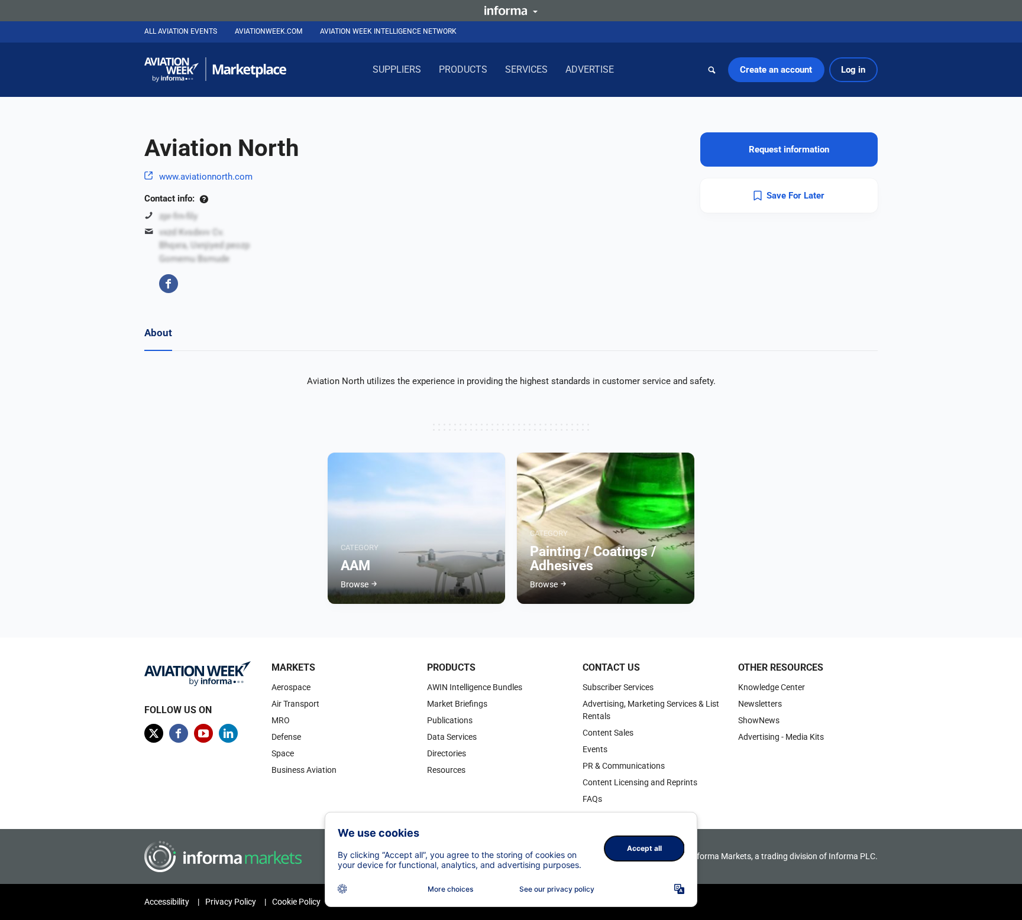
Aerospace (291, 687)
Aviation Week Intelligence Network (388, 31)
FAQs (592, 799)
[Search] (712, 70)
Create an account (776, 69)
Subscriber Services (618, 687)
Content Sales (608, 732)
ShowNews (759, 720)
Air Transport (295, 703)
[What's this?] (203, 198)
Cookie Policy (296, 901)
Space (282, 753)
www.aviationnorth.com (206, 176)
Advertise (589, 69)
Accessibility (166, 901)
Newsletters (760, 703)
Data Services (452, 737)
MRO (280, 720)
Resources (446, 770)
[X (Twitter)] (153, 733)
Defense (286, 737)
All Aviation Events (180, 31)
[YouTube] (203, 733)
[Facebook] (168, 283)
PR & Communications (624, 766)
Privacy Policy (230, 901)
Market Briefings (457, 703)
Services (526, 69)
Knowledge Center (771, 687)
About (158, 333)
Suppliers (397, 69)
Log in (853, 69)
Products (463, 69)
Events (595, 749)
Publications (450, 720)
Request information (789, 149)
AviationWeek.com (268, 31)
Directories (446, 753)
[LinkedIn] (228, 733)
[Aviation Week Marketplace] (215, 69)
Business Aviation (304, 770)
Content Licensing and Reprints (640, 782)
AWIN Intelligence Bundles (474, 687)
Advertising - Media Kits (781, 737)
